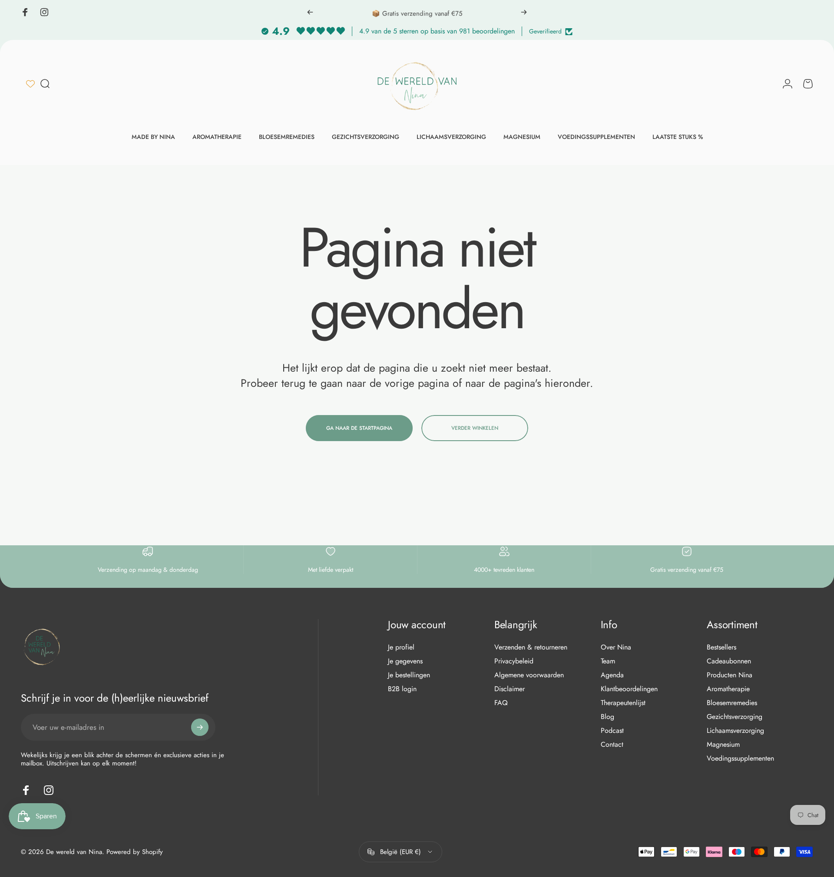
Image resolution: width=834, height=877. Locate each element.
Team (608, 661)
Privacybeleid (513, 661)
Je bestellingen (409, 675)
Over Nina (616, 647)
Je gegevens (405, 661)
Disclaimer (509, 689)
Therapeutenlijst (623, 703)
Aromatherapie (728, 689)
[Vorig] (310, 12)
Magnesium (723, 744)
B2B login (402, 689)
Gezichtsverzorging (734, 716)
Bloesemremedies (732, 703)
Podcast (612, 730)
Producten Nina (729, 675)
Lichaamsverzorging (735, 730)
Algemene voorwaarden (529, 675)
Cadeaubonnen (729, 661)
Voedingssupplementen (740, 758)
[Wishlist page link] (30, 83)
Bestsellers (721, 647)
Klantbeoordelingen (629, 689)
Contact (612, 744)
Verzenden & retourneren (530, 647)
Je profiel (401, 647)
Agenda (612, 675)
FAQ (501, 703)
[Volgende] (523, 12)
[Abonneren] (199, 727)
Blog (607, 716)
